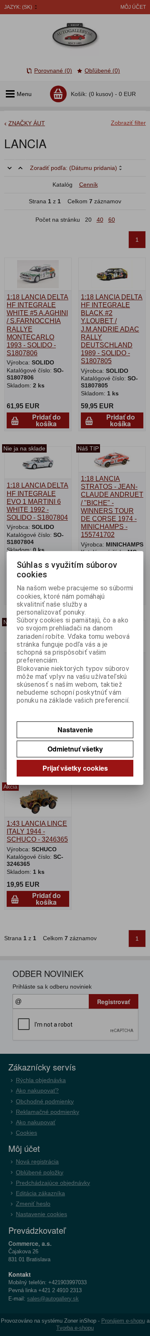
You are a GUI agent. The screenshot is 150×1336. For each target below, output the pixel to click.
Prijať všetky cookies (75, 768)
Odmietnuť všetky (75, 749)
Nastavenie (75, 729)
